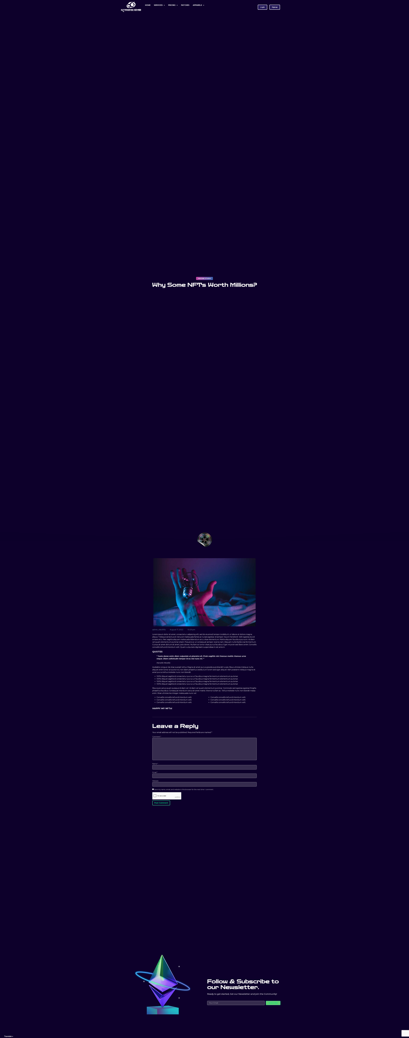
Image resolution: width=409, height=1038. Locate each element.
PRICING (172, 5)
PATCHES (185, 5)
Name (155, 764)
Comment (156, 736)
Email (154, 772)
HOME (147, 5)
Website (155, 781)
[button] (262, 7)
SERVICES (158, 5)
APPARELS (197, 5)
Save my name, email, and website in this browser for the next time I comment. (184, 789)
